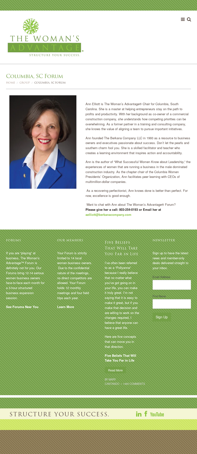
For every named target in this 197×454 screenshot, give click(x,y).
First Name (159, 296)
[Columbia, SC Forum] (42, 141)
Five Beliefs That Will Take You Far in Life (121, 248)
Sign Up (162, 317)
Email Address (161, 277)
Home (10, 83)
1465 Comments (134, 384)
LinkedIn (139, 414)
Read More (115, 370)
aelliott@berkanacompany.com (108, 214)
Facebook (146, 414)
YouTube (157, 414)
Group (24, 83)
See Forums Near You (22, 306)
